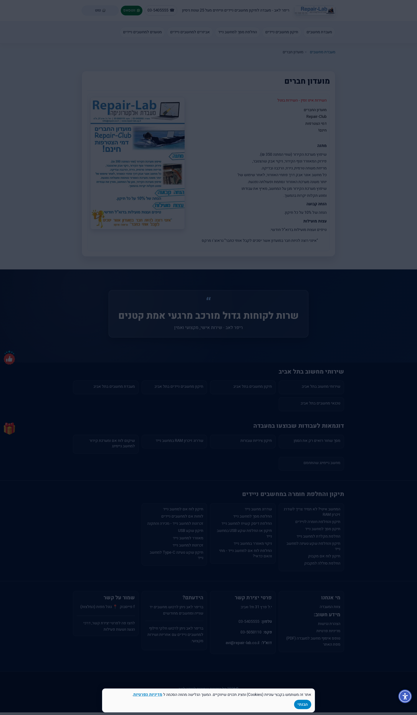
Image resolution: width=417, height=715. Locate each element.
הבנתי (303, 704)
